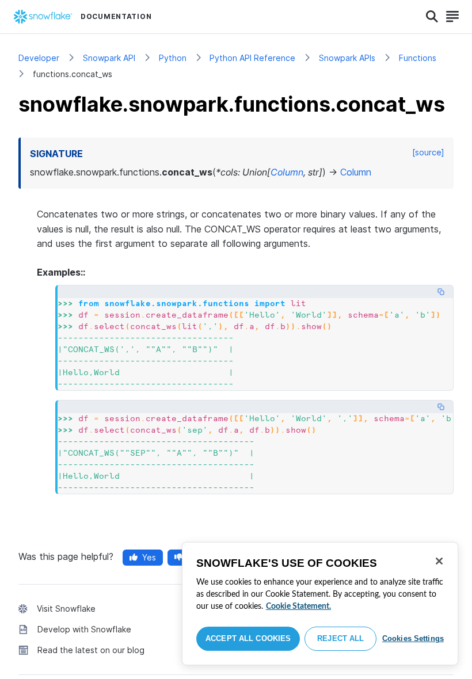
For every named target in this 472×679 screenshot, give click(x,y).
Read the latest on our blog (90, 650)
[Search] (432, 16)
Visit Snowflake (66, 608)
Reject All (340, 638)
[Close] (439, 561)
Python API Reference (252, 58)
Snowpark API (109, 58)
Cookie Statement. (298, 606)
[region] (320, 603)
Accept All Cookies (248, 638)
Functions (417, 58)
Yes (149, 557)
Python (172, 58)
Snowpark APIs (347, 58)
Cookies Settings (413, 638)
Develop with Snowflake (84, 629)
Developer (38, 58)
